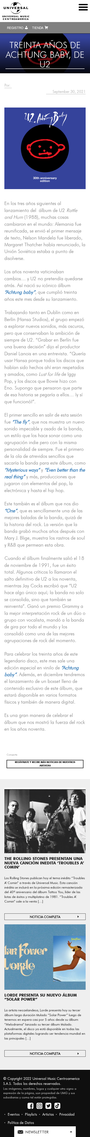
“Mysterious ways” (22, 470)
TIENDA (38, 28)
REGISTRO (15, 28)
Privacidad (66, 1114)
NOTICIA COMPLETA (45, 917)
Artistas (48, 1114)
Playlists (31, 1114)
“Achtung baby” (19, 292)
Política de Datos (21, 1123)
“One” (10, 510)
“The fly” (20, 422)
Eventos (14, 1114)
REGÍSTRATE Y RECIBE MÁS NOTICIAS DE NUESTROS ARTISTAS (45, 764)
